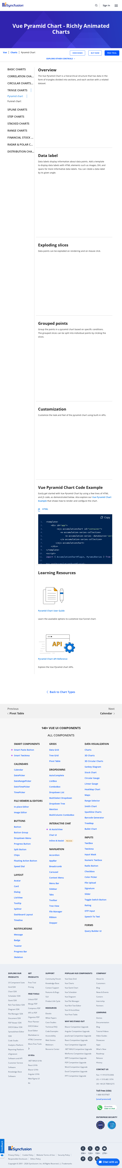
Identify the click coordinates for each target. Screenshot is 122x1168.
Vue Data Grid (70, 979)
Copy (107, 517)
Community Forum (53, 979)
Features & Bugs (52, 992)
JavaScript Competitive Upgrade (78, 1036)
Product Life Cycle (53, 1001)
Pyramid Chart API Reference (52, 658)
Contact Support (52, 988)
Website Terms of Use (45, 1155)
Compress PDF (34, 1008)
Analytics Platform (15, 1045)
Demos (99, 1018)
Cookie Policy (27, 1155)
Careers (99, 996)
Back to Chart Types (62, 692)
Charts (14, 52)
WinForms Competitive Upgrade (78, 1053)
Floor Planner (33, 1021)
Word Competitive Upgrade (76, 1067)
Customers (100, 983)
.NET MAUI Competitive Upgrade (78, 1049)
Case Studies (51, 1022)
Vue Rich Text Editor (73, 1005)
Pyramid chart (15, 96)
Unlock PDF (32, 999)
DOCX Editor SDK (15, 1027)
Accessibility (51, 1036)
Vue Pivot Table (71, 1014)
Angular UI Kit (33, 1074)
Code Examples (52, 1031)
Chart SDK (12, 991)
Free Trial (32, 982)
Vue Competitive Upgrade (75, 1044)
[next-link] (114, 714)
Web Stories (50, 1040)
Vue (5, 52)
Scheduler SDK (14, 996)
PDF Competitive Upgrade (75, 1062)
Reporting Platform (16, 1049)
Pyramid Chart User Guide (51, 610)
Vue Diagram (70, 996)
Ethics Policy (35, 1159)
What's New (101, 1049)
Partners (99, 1005)
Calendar (106, 713)
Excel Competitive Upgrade (76, 1071)
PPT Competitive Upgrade (75, 1076)
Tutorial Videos (102, 1031)
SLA (47, 996)
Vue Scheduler (71, 992)
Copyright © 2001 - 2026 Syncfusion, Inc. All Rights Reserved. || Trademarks (40, 1163)
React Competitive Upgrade (76, 1040)
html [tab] (45, 509)
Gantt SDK (12, 1000)
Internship (100, 1001)
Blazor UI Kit (33, 1069)
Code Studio (13, 1040)
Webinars (49, 1044)
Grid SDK (12, 987)
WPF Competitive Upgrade (76, 1058)
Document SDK (14, 1018)
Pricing (31, 987)
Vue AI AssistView (72, 1010)
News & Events (102, 992)
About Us (100, 979)
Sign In (106, 5)
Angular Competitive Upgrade (77, 1031)
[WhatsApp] (106, 1106)
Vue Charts (69, 983)
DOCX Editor (33, 1026)
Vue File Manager (72, 1001)
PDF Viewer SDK (14, 1022)
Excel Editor (33, 1030)
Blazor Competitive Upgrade (76, 1027)
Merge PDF (32, 1004)
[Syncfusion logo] (20, 1148)
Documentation (102, 1022)
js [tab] (39, 509)
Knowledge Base (52, 983)
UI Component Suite (16, 982)
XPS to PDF (32, 1012)
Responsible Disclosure (17, 1159)
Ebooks (48, 1013)
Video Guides (101, 1036)
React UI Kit (32, 1065)
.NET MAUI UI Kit (35, 1060)
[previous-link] (7, 714)
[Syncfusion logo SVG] (13, 4)
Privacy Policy (13, 1155)
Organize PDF (33, 1017)
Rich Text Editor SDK (16, 1005)
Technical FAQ (51, 1027)
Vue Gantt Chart (71, 988)
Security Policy (64, 1155)
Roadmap (100, 1053)
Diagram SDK (13, 1009)
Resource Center (52, 1049)
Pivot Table (17, 713)
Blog (98, 988)
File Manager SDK (15, 1014)
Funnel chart (14, 101)
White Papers (51, 1018)
